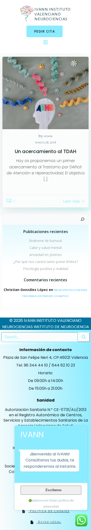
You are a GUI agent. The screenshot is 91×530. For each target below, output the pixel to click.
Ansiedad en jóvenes (45, 254)
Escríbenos (54, 490)
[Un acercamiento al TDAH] (45, 93)
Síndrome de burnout (45, 240)
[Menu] (45, 42)
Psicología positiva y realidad (45, 268)
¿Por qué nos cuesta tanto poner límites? (45, 261)
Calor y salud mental (46, 247)
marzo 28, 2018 (45, 142)
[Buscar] (82, 219)
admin (48, 136)
